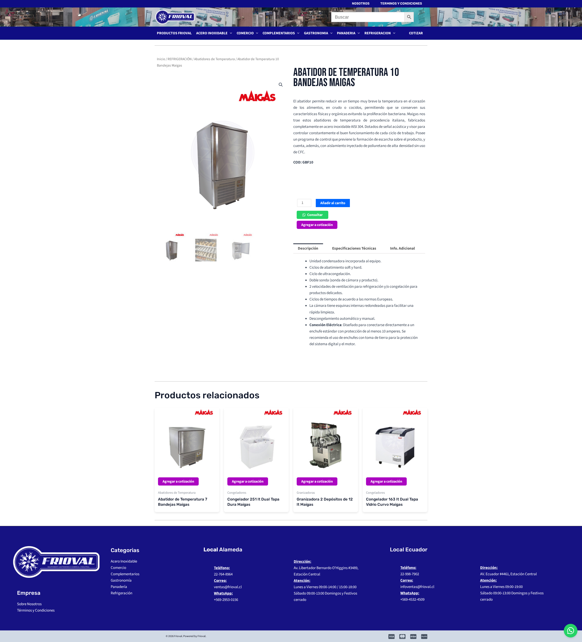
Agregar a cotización (317, 224)
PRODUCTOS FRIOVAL (174, 33)
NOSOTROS (360, 3)
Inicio (161, 59)
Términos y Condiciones (36, 610)
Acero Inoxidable (124, 561)
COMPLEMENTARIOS (279, 33)
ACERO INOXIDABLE (212, 33)
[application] (230, 33)
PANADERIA (346, 33)
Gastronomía (121, 580)
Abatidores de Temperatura (214, 59)
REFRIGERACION (377, 33)
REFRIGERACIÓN (180, 59)
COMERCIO (245, 33)
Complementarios (125, 574)
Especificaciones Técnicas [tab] (354, 248)
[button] (415, 33)
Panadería (119, 587)
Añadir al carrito (332, 203)
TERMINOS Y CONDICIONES (401, 3)
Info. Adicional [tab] (402, 248)
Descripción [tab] (308, 248)
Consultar (315, 214)
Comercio (118, 567)
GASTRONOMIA (316, 33)
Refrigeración (121, 593)
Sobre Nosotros (29, 604)
